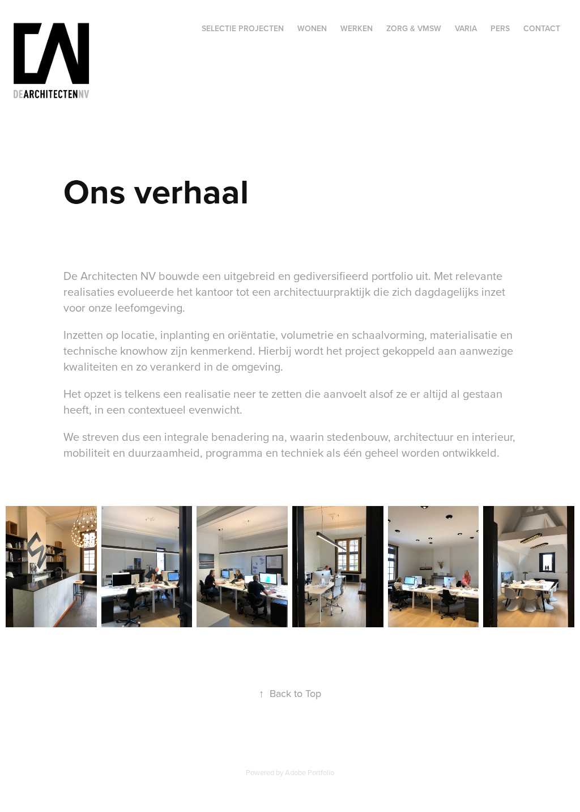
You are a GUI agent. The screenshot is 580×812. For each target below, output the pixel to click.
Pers (500, 28)
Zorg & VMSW (413, 28)
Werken (356, 28)
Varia (466, 28)
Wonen (312, 28)
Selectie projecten (243, 28)
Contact (541, 28)
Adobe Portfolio (309, 772)
